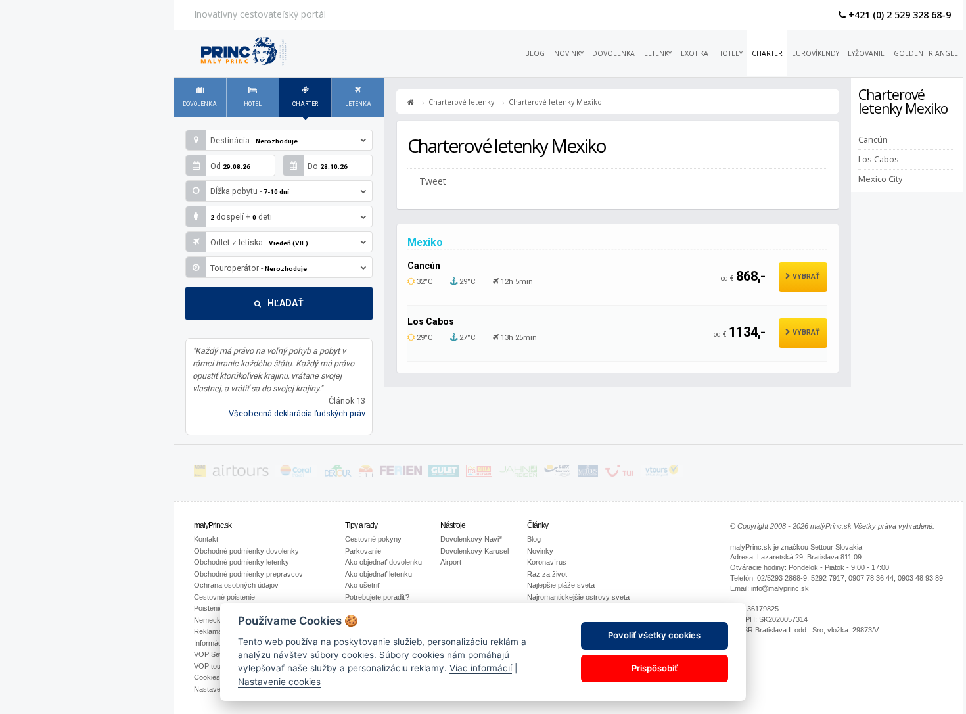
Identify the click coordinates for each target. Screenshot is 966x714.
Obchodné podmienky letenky (241, 562)
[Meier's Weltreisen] (588, 473)
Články (537, 525)
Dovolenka (613, 53)
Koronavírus (546, 562)
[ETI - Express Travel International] (366, 473)
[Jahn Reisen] (518, 473)
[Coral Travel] (296, 473)
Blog (535, 53)
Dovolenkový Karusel (474, 551)
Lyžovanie (866, 53)
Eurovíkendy (815, 53)
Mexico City (880, 178)
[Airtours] (240, 473)
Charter (767, 53)
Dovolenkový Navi (471, 539)
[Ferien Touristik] (401, 473)
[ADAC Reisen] (200, 473)
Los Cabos (878, 158)
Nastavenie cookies (279, 681)
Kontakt (206, 539)
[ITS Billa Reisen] (479, 473)
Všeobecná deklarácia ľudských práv (297, 413)
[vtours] (662, 473)
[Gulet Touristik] (443, 473)
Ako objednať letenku (378, 574)
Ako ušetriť (362, 585)
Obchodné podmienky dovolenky (246, 551)
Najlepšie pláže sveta (561, 585)
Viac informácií (480, 668)
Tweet (432, 181)
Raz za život (547, 574)
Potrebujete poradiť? (377, 597)
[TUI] (619, 473)
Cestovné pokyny (373, 539)
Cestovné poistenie (224, 597)
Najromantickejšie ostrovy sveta (578, 597)
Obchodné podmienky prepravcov (248, 574)
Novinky (569, 53)
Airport (450, 562)
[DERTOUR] (338, 473)
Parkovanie (363, 551)
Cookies (207, 677)
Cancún (873, 139)
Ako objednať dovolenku (383, 562)
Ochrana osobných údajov (236, 585)
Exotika (694, 53)
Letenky (658, 53)
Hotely (730, 53)
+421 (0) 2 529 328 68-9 (898, 15)
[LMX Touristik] (557, 473)
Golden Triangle (926, 53)
